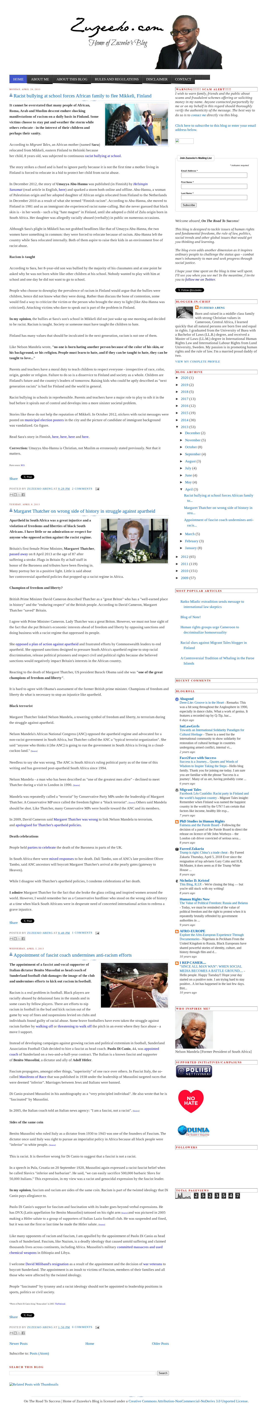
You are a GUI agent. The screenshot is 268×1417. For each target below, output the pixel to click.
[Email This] (11, 495)
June (189, 475)
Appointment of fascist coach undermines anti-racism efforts (73, 955)
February (192, 541)
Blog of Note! (190, 617)
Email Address (189, 171)
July (188, 468)
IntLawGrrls (190, 726)
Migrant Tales (190, 790)
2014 (185, 420)
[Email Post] (96, 488)
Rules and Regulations (117, 79)
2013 (185, 427)
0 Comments (82, 1327)
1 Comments (82, 932)
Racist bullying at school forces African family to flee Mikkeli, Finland (83, 95)
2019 (185, 385)
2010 (185, 571)
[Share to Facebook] (23, 495)
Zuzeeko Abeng (40, 488)
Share (13, 479)
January (191, 548)
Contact (183, 79)
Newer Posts (18, 1344)
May (189, 482)
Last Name (187, 193)
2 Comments (82, 488)
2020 (185, 378)
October (191, 447)
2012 (185, 557)
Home (18, 79)
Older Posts (160, 1344)
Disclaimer (157, 79)
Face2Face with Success (198, 758)
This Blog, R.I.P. (191, 884)
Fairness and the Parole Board (200, 825)
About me (40, 79)
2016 (185, 406)
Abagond (186, 699)
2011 (185, 564)
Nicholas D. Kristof (194, 881)
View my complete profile (197, 361)
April (189, 489)
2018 (185, 392)
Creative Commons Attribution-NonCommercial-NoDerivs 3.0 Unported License (188, 1401)
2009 (185, 578)
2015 (185, 413)
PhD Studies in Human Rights (202, 821)
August (191, 461)
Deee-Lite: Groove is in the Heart (202, 702)
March (190, 534)
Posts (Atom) (39, 1353)
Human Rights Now (195, 899)
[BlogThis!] (15, 495)
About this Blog (72, 79)
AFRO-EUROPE (192, 931)
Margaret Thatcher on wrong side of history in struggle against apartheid (84, 511)
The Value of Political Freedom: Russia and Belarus (214, 903)
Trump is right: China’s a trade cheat (204, 852)
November (193, 440)
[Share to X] (19, 495)
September (193, 454)
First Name (187, 182)
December (193, 433)
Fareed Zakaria (192, 849)
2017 (185, 399)
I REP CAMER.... (193, 963)
